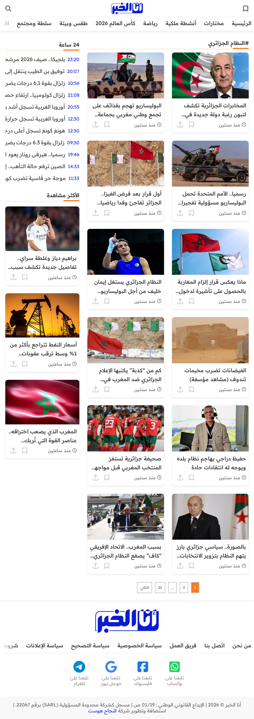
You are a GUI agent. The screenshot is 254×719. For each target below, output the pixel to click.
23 (160, 587)
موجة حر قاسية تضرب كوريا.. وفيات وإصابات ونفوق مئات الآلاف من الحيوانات (35, 178)
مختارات (214, 23)
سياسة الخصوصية (139, 645)
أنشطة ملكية (181, 23)
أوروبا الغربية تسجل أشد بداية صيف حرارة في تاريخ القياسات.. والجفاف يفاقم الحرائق (35, 106)
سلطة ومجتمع (34, 23)
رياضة (150, 23)
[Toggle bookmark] (191, 124)
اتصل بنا (214, 645)
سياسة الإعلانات (44, 645)
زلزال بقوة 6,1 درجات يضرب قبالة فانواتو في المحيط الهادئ (35, 83)
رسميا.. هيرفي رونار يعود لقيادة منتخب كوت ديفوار (35, 154)
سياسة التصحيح (90, 645)
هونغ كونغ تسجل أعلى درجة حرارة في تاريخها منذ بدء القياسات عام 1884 (35, 130)
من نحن (242, 645)
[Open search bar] (8, 8)
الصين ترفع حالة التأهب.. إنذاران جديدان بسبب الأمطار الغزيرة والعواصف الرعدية (35, 166)
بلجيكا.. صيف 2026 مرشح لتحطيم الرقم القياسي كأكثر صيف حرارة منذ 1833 (35, 59)
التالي (144, 587)
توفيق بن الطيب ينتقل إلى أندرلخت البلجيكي (34, 71)
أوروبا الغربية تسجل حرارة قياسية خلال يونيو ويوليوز (35, 118)
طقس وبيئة (74, 23)
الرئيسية (241, 23)
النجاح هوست (102, 711)
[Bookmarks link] (245, 8)
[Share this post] (180, 124)
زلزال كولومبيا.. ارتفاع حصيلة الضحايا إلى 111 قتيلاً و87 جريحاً (35, 94)
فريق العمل (183, 645)
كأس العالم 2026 (115, 23)
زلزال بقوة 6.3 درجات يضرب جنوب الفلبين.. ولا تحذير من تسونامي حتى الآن (34, 142)
